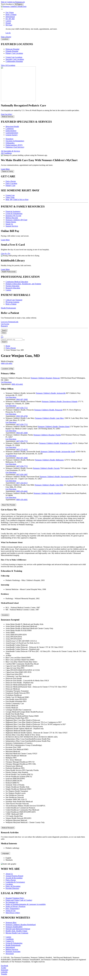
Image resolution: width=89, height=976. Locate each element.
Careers (8, 21)
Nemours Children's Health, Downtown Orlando (59, 401)
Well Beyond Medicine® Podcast (18, 929)
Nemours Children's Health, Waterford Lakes (55, 443)
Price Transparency (13, 908)
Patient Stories (11, 222)
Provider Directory (12, 888)
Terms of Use (10, 911)
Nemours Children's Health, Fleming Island (54, 427)
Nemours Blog (11, 923)
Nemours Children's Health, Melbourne (49, 460)
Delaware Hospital (12, 49)
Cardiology (10, 129)
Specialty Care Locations (15, 59)
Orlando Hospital (12, 51)
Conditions (10, 939)
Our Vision (10, 12)
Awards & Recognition (14, 878)
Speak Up (9, 224)
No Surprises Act (12, 902)
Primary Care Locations (14, 53)
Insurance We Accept (13, 216)
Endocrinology (11, 131)
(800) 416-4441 (17, 384)
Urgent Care (10, 195)
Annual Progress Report (14, 876)
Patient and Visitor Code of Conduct (19, 900)
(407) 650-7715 (22, 408)
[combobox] (11, 339)
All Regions (19, 4)
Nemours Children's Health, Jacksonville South (58, 452)
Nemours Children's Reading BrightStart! (21, 925)
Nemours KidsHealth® (14, 927)
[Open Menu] (2, 335)
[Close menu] (2, 9)
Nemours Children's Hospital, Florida (47, 435)
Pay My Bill (10, 19)
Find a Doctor (11, 181)
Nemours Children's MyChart (16, 220)
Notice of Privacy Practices (15, 906)
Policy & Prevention (13, 886)
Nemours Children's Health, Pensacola (48, 410)
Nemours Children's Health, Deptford (47, 493)
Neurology (9, 139)
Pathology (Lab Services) (15, 147)
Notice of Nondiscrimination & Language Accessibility (26, 904)
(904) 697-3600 (22, 399)
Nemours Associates (13, 951)
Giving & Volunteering (14, 214)
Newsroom (10, 954)
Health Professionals (13, 945)
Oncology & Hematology (15, 141)
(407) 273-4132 (22, 449)
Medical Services (12, 949)
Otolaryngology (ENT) (14, 145)
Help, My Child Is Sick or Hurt (17, 199)
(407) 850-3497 (22, 474)
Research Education (13, 288)
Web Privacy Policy (13, 913)
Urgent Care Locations (14, 57)
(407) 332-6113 (21, 483)
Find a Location (11, 183)
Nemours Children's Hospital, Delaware (45, 378)
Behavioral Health (12, 126)
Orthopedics (10, 143)
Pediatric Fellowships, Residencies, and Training (23, 284)
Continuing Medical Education (17, 282)
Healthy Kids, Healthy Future (16, 931)
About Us (9, 874)
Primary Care (10, 185)
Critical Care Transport (14, 300)
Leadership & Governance (15, 882)
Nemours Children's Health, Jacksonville (51, 393)
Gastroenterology (12, 133)
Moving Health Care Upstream (17, 933)
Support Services (12, 226)
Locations (9, 884)
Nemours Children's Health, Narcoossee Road (56, 477)
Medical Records (12, 218)
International (10, 17)
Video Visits (10, 197)
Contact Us (10, 941)
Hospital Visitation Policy (15, 898)
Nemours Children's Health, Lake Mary (49, 418)
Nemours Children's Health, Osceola (46, 468)
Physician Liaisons (12, 302)
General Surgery (12, 135)
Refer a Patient (11, 15)
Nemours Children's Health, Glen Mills (49, 485)
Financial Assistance (13, 211)
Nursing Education (12, 286)
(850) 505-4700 (22, 416)
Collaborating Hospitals (14, 61)
